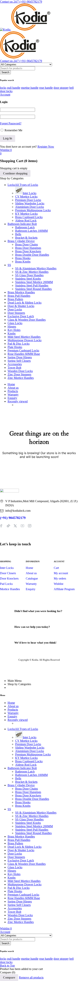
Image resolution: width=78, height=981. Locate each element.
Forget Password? (10, 123)
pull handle (13, 87)
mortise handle (29, 87)
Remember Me (13, 130)
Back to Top (7, 965)
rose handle (46, 87)
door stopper (61, 87)
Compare (9, 977)
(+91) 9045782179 (13, 518)
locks (3, 87)
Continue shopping (15, 173)
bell (71, 87)
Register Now (45, 146)
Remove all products (31, 977)
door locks (6, 91)
